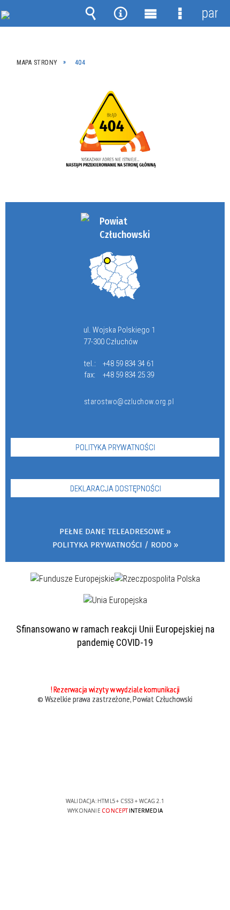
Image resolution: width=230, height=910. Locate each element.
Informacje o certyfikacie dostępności (115, 732)
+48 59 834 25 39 (128, 375)
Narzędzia (120, 13)
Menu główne (150, 13)
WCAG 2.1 (148, 769)
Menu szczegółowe (180, 13)
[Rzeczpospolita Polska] (157, 579)
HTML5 (98, 770)
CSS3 (114, 770)
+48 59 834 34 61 (128, 363)
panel (210, 13)
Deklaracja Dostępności (115, 488)
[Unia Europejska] (115, 600)
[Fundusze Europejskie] (72, 579)
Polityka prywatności (115, 447)
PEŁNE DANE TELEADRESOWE (111, 532)
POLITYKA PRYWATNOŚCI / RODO (112, 545)
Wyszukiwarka (91, 13)
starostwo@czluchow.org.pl (127, 401)
